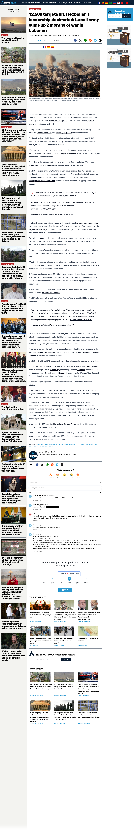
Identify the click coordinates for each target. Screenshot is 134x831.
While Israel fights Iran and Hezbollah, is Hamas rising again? (63, 641)
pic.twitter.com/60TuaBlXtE (81, 320)
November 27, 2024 (65, 214)
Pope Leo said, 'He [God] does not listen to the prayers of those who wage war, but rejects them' (13, 308)
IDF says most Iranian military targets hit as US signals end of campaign (12, 561)
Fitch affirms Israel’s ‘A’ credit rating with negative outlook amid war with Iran (13, 467)
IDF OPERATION (91, 444)
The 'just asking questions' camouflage (13, 408)
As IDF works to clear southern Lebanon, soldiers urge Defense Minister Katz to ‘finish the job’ (12, 70)
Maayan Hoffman (59, 645)
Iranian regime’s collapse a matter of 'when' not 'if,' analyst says (40, 615)
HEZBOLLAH (68, 444)
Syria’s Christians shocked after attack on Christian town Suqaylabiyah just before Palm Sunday (12, 436)
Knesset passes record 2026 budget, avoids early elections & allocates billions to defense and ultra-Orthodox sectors (13, 341)
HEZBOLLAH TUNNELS (79, 444)
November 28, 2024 (66, 325)
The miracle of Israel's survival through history (12, 40)
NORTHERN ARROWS (46, 447)
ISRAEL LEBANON (34, 447)
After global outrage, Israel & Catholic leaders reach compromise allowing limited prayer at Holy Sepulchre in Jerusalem (13, 375)
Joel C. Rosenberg (83, 695)
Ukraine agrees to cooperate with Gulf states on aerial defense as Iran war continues (13, 624)
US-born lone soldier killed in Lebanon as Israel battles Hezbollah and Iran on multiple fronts (13, 655)
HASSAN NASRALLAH (56, 444)
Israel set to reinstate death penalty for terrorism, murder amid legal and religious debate (13, 236)
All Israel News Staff (35, 41)
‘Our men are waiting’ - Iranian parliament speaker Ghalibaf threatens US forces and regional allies (12, 530)
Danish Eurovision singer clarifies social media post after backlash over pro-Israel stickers (12, 498)
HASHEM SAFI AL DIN (42, 444)
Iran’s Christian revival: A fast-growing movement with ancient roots (41, 641)
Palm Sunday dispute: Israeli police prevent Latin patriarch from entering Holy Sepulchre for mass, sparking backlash (12, 593)
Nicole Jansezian (35, 621)
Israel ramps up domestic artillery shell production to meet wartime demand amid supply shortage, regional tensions (13, 169)
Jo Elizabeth (34, 645)
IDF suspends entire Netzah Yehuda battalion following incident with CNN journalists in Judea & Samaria (12, 203)
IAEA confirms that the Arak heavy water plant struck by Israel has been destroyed (13, 100)
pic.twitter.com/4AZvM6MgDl (43, 209)
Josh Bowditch (82, 645)
